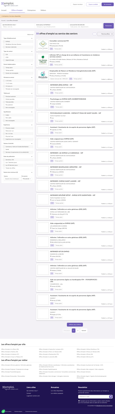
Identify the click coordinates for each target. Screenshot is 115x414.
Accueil (3, 20)
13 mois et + (9, 86)
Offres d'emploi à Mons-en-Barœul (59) (50, 352)
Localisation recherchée (77, 25)
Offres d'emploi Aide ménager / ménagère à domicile (54, 376)
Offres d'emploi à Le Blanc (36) (10, 349)
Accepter (29, 406)
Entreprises (32, 10)
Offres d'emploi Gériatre (84, 372)
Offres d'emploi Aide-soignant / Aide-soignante (90, 369)
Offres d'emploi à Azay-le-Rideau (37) (12, 357)
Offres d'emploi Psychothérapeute (11, 372)
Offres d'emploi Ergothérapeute (48, 369)
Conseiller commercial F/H (59, 41)
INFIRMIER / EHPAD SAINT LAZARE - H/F (65, 181)
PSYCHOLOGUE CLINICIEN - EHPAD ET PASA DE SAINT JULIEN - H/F (75, 113)
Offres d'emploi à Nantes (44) (9, 352)
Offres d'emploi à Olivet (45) (85, 354)
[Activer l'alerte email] (95, 34)
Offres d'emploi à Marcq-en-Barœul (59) (88, 352)
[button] (3, 411)
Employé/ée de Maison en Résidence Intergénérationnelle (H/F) (73, 71)
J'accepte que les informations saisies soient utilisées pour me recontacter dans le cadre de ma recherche (94, 402)
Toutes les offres (10, 168)
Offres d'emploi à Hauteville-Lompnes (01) (51, 349)
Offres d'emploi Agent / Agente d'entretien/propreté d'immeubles (91, 377)
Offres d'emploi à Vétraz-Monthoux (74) (88, 349)
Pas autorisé (9, 105)
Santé (7, 149)
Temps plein (9, 67)
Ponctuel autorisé (11, 96)
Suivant (84, 330)
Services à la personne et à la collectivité (17, 152)
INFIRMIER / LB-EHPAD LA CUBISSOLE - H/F (66, 153)
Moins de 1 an (10, 131)
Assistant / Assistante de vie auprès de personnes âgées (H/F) (72, 127)
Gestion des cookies (6, 411)
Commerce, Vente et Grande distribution (17, 147)
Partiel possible (10, 99)
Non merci (7, 406)
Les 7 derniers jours (11, 162)
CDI (7, 54)
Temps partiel (9, 70)
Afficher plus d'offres (75, 324)
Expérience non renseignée (13, 139)
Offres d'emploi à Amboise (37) (10, 354)
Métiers (43, 10)
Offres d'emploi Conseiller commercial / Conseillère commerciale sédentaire (57, 372)
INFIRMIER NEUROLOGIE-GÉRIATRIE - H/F (66, 167)
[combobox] (18, 27)
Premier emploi (10, 128)
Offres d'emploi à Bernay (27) (85, 357)
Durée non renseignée (12, 73)
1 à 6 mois (9, 81)
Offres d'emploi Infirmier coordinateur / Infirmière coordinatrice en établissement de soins (56, 366)
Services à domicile (11, 47)
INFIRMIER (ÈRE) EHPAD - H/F (61, 85)
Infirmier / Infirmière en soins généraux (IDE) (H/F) (68, 209)
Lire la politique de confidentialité (10, 401)
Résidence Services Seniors (13, 44)
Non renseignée (10, 107)
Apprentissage (10, 60)
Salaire (6, 176)
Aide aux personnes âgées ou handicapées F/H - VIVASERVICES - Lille (74, 280)
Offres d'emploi (17, 10)
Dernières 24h (10, 160)
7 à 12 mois (9, 83)
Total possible (10, 102)
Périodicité (24, 176)
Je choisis (18, 406)
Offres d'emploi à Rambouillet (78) (49, 354)
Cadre (7, 115)
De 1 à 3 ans (9, 133)
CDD (7, 57)
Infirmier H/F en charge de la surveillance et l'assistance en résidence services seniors (75, 56)
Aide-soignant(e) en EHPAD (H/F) (62, 223)
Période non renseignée (12, 89)
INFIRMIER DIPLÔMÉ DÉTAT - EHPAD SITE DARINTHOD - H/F (72, 195)
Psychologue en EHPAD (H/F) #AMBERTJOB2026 (68, 99)
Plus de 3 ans (9, 136)
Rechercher (108, 26)
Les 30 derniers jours (12, 165)
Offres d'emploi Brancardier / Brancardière (13, 376)
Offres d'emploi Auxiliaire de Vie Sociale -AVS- (90, 365)
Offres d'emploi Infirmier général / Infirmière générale (16, 365)
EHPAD (8, 41)
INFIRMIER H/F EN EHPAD (59, 251)
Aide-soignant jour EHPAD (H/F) (62, 139)
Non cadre (8, 118)
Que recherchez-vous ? (9, 25)
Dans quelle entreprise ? (43, 25)
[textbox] (18, 27)
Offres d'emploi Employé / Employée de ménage (14, 369)
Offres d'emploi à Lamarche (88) (48, 357)
